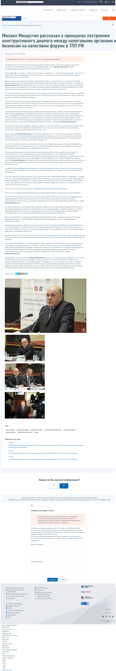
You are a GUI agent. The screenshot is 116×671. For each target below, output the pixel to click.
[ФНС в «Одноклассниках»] (109, 2)
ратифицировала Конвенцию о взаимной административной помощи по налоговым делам (49, 168)
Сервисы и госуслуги (78, 10)
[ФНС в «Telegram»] (112, 2)
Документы (93, 10)
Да (64, 485)
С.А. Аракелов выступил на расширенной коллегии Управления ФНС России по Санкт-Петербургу (42, 453)
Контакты (104, 10)
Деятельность (62, 10)
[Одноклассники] (21, 274)
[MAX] (26, 274)
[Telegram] (24, 274)
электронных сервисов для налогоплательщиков (60, 235)
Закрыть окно (7, 670)
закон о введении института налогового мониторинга (48, 189)
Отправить (52, 580)
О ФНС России (48, 10)
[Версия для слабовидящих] (79, 2)
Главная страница (8, 25)
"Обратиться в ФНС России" (48, 534)
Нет (54, 485)
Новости (18, 25)
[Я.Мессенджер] (16, 274)
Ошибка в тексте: (37, 562)
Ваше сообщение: (37, 544)
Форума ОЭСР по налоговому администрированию (23, 136)
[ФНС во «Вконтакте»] (106, 2)
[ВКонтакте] (19, 274)
